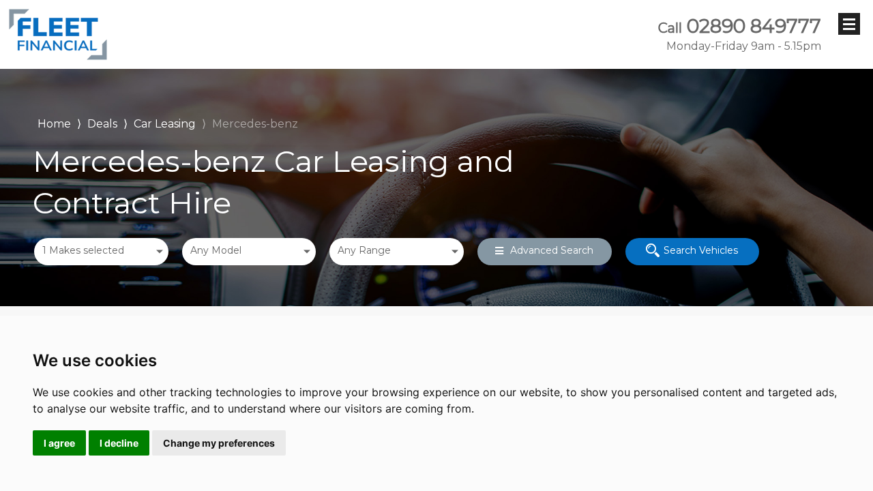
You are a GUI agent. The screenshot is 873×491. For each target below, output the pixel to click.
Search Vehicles (701, 250)
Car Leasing (165, 123)
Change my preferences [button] (219, 443)
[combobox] (101, 251)
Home (54, 122)
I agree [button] (59, 443)
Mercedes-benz (255, 123)
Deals (102, 123)
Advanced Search (551, 250)
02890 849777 (739, 34)
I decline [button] (119, 443)
